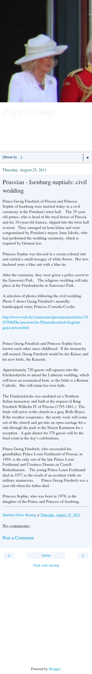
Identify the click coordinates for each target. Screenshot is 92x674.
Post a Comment (18, 537)
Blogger (54, 668)
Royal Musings (29, 111)
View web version (46, 565)
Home (46, 555)
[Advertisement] (46, 54)
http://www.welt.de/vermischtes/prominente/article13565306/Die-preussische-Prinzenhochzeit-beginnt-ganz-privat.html (45, 322)
